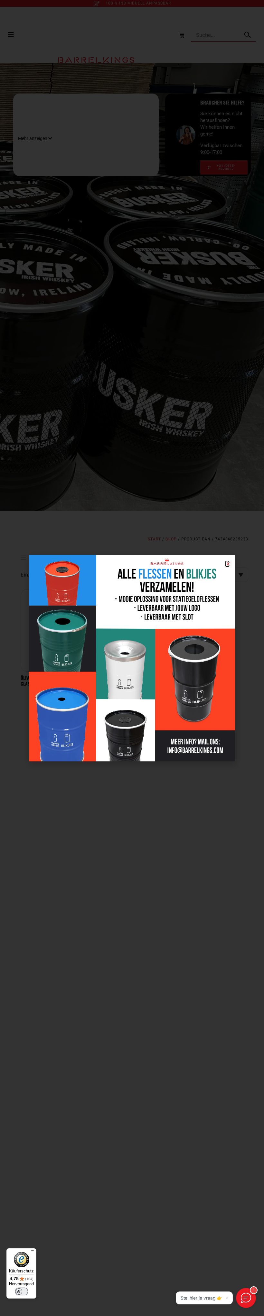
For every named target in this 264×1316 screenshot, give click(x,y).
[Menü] (32, 1252)
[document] (132, 658)
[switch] (21, 1291)
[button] (227, 563)
